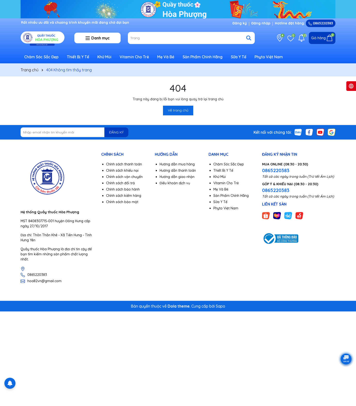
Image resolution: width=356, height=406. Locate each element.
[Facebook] (309, 132)
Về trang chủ (178, 110)
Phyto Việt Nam (269, 56)
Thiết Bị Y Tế (78, 56)
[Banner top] (178, 9)
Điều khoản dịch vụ (175, 183)
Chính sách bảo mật (122, 202)
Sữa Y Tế (238, 56)
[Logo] (44, 38)
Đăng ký (239, 23)
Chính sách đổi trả (120, 183)
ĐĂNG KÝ (116, 132)
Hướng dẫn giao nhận (177, 177)
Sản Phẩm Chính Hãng (203, 56)
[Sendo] (299, 215)
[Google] (331, 132)
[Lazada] (277, 215)
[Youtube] (320, 132)
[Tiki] (288, 215)
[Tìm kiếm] (249, 38)
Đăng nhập (260, 23)
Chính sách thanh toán (124, 164)
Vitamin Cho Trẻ (134, 56)
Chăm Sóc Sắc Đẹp (41, 56)
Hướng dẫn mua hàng (177, 164)
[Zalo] (298, 132)
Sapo (220, 306)
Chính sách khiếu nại (122, 170)
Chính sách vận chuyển (124, 177)
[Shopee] (266, 215)
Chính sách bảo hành (123, 189)
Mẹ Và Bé (165, 56)
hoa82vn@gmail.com (44, 281)
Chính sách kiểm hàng (123, 195)
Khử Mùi (104, 56)
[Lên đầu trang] (346, 377)
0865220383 (322, 23)
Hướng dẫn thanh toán (178, 170)
